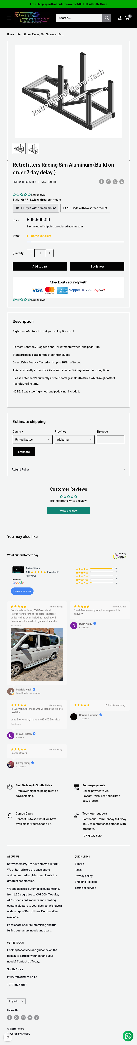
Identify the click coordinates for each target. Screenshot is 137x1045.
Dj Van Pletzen (24, 733)
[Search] (106, 18)
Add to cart (39, 266)
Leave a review (22, 591)
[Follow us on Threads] (16, 1017)
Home (10, 34)
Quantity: (19, 253)
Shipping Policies (86, 881)
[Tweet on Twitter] (115, 181)
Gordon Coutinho (88, 715)
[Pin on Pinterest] (108, 181)
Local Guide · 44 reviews (28, 693)
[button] (22, 194)
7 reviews (84, 718)
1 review (20, 737)
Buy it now (97, 266)
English (13, 1001)
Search (79, 863)
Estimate (24, 451)
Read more (16, 625)
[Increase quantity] (49, 253)
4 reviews (84, 627)
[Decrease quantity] (30, 253)
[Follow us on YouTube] (29, 1017)
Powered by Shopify (18, 1033)
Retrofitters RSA (24, 181)
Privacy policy (84, 875)
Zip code (102, 431)
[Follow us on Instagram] (23, 1017)
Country (18, 431)
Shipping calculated (55, 226)
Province (60, 431)
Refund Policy (20, 469)
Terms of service (85, 887)
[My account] (119, 18)
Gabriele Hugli (24, 689)
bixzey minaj (23, 762)
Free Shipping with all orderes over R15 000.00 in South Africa (68, 4)
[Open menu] (9, 18)
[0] (127, 18)
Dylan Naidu (85, 623)
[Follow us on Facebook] (9, 1017)
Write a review (68, 510)
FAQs (78, 869)
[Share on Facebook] (101, 181)
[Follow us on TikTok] (36, 1017)
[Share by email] (121, 181)
